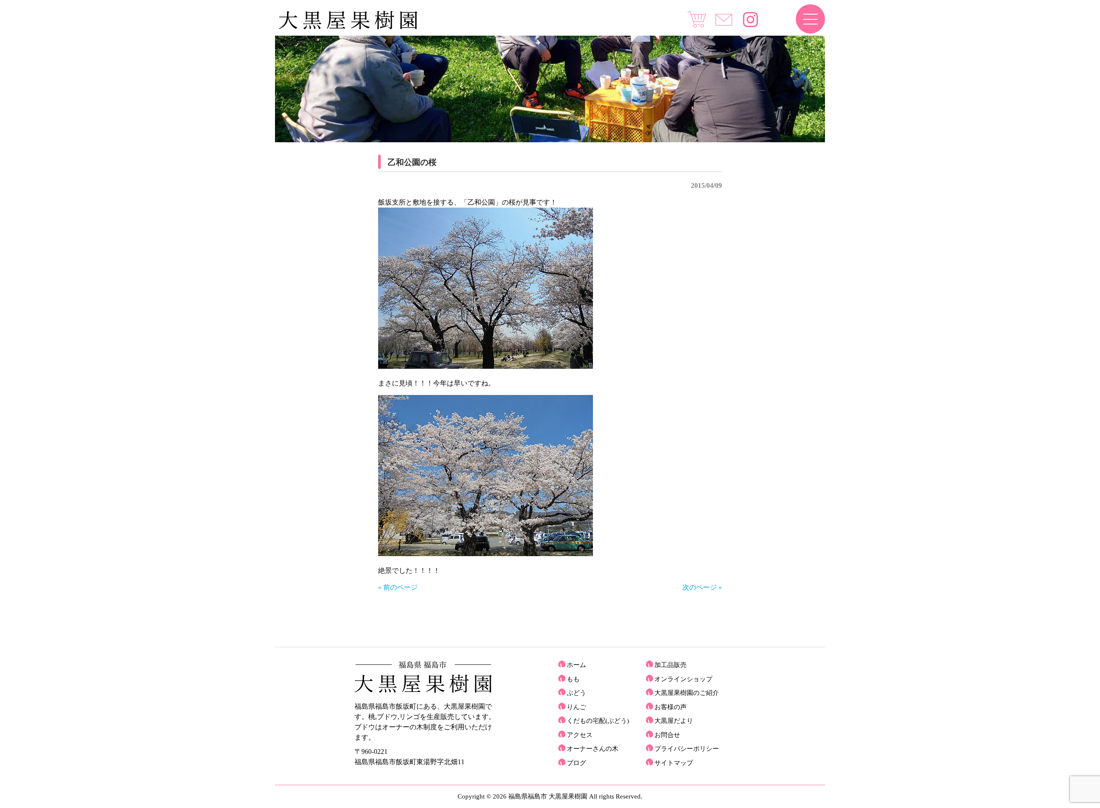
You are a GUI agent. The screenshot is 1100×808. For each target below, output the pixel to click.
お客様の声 (670, 707)
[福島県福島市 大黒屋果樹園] (348, 27)
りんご (576, 707)
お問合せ (667, 734)
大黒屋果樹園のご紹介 (686, 692)
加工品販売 (670, 664)
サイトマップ (673, 762)
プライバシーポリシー (686, 748)
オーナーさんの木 (592, 748)
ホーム (576, 664)
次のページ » (702, 587)
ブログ (576, 762)
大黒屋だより (673, 720)
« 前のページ (398, 587)
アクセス (580, 734)
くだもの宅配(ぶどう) (598, 720)
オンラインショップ (683, 679)
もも (573, 679)
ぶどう (576, 692)
